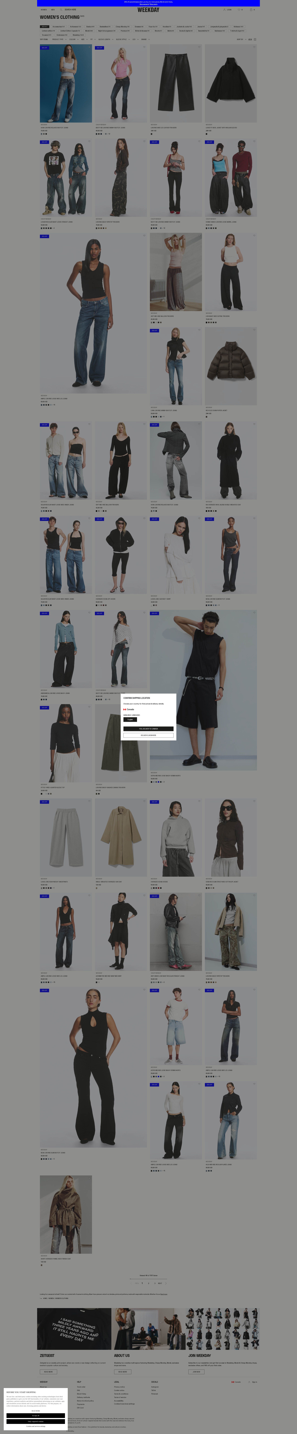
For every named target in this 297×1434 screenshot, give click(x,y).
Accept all (35, 1415)
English (130, 719)
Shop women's (144, 4)
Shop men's (153, 4)
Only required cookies (36, 1421)
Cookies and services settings (35, 1426)
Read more (36, 1411)
